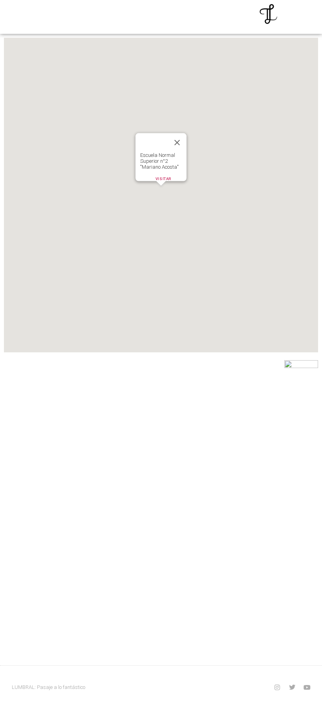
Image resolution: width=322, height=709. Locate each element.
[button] (161, 190)
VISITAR (163, 179)
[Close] (177, 142)
